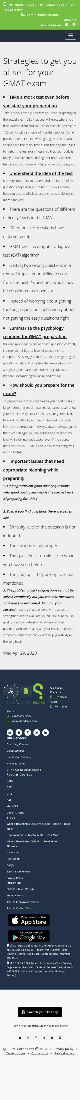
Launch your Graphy (42, 1012)
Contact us (39, 1053)
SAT (9, 800)
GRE (9, 794)
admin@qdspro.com (42, 15)
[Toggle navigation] (70, 36)
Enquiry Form (15, 896)
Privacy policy (64, 1049)
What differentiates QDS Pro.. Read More (32, 841)
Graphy (43, 1026)
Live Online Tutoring (19, 757)
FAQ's (10, 865)
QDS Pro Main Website (20, 889)
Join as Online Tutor (19, 908)
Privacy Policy (15, 878)
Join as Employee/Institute (23, 902)
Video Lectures (15, 751)
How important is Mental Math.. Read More (33, 835)
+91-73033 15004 (21, 716)
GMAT (10, 781)
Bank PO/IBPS (15, 813)
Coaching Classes (17, 744)
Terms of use (15, 1053)
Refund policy (64, 1053)
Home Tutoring (16, 764)
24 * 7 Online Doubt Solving (24, 770)
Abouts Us (13, 852)
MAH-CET (12, 806)
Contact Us (13, 859)
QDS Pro (70, 20)
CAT (9, 787)
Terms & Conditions (18, 872)
